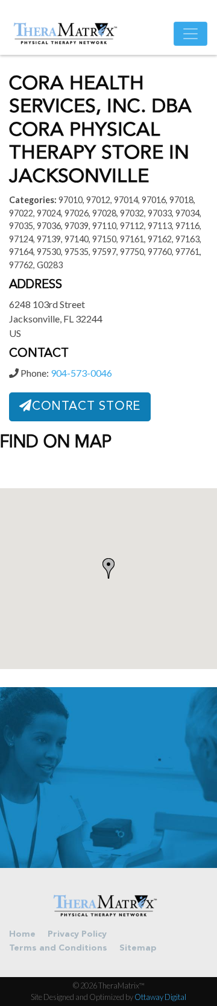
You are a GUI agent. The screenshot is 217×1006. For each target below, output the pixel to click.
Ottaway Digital (160, 997)
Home (22, 934)
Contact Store (86, 407)
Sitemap (138, 948)
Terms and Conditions (58, 948)
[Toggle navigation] (190, 34)
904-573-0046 (81, 373)
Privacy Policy (77, 934)
